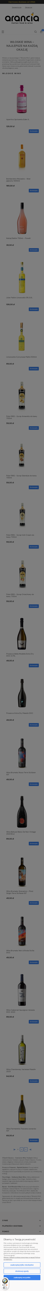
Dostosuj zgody (22, 1271)
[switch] (5, 1287)
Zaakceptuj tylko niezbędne (22, 1265)
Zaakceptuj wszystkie (22, 1277)
